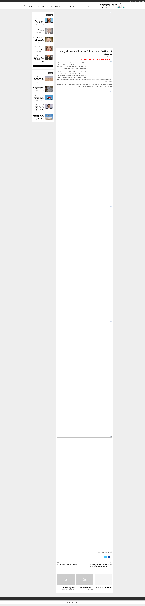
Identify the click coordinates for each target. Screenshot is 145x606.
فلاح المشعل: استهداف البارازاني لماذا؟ (39, 29)
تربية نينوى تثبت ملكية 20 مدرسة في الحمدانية (38, 87)
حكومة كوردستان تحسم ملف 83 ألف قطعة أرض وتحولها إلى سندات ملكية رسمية (39, 79)
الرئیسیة (87, 6)
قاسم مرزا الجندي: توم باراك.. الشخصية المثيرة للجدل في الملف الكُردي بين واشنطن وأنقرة (39, 20)
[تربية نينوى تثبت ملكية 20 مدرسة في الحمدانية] (49, 89)
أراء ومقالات (49, 6)
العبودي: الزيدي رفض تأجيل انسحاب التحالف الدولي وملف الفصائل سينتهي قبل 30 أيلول (39, 107)
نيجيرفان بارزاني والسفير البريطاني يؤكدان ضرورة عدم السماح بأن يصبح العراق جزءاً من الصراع (100, 565)
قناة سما (37, 6)
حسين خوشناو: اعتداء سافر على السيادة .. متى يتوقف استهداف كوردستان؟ (38, 39)
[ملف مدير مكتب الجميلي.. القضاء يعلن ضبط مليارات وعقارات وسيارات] (49, 117)
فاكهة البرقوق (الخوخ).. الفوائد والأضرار (67, 564)
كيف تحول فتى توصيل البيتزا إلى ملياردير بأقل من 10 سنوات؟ (67, 588)
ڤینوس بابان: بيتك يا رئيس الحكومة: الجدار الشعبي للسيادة (39, 48)
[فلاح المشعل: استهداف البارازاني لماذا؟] (49, 31)
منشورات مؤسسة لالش (59, 6)
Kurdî (136, 1)
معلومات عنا (30, 6)
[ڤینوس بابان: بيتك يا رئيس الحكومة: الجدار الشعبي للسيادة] (49, 48)
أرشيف (43, 6)
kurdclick (86, 599)
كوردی (143, 1)
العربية (139, 1)
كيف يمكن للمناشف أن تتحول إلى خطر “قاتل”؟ (85, 588)
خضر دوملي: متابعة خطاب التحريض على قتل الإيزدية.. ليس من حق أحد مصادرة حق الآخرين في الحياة (39, 58)
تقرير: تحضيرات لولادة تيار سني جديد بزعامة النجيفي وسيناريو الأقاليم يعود (39, 97)
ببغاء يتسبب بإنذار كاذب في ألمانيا (104, 587)
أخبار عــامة (81, 6)
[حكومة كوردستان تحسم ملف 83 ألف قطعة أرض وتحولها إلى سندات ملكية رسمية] (49, 78)
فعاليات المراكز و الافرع (71, 6)
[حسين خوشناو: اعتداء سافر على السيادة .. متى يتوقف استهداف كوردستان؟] (49, 39)
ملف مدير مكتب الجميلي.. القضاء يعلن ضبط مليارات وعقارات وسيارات (38, 116)
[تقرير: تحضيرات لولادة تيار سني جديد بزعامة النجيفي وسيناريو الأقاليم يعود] (49, 97)
